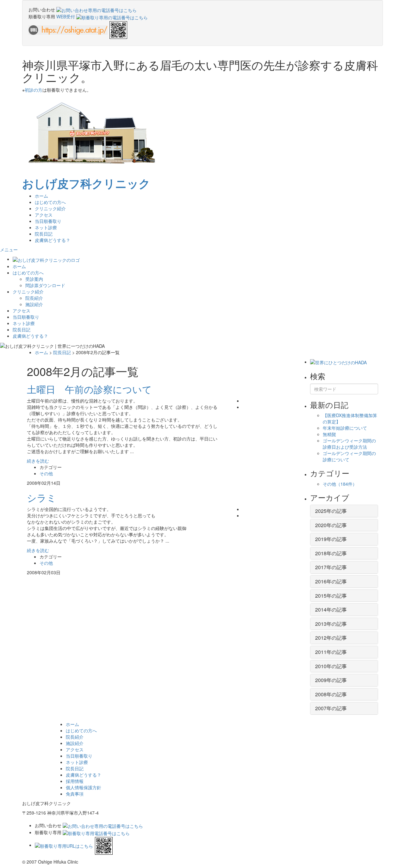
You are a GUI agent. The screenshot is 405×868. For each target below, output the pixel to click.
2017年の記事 (331, 567)
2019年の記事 (331, 539)
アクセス (44, 215)
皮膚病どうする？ (52, 240)
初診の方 (33, 90)
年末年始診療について (345, 428)
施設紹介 (34, 304)
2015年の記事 (331, 595)
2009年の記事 (331, 680)
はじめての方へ (28, 272)
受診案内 (34, 279)
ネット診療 (46, 227)
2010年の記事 (331, 666)
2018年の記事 (331, 553)
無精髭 (329, 434)
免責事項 (75, 794)
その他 (46, 473)
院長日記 (44, 234)
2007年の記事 (331, 708)
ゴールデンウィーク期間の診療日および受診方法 (349, 443)
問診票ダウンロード (45, 285)
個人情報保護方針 (83, 787)
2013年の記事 (331, 623)
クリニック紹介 (28, 291)
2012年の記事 (331, 637)
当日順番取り (48, 221)
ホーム (41, 196)
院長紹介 (34, 298)
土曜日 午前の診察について (89, 389)
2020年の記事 (331, 525)
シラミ (41, 497)
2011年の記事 (331, 652)
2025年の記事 (331, 510)
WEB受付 (66, 16)
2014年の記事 (331, 609)
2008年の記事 (331, 694)
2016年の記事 (331, 581)
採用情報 (75, 781)
